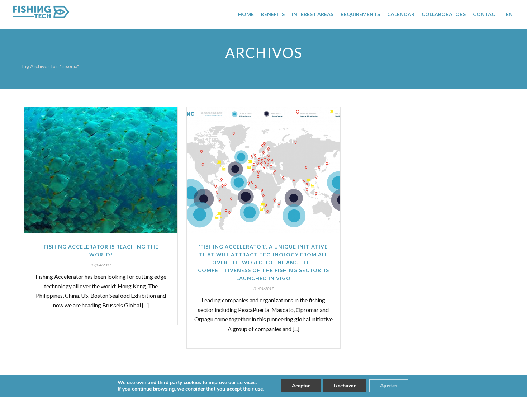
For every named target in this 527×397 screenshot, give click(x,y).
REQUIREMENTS (360, 14)
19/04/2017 (101, 265)
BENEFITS (273, 14)
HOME (246, 14)
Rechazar (345, 385)
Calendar (400, 14)
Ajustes (388, 385)
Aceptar (301, 385)
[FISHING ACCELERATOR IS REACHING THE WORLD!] (100, 170)
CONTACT (486, 14)
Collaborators (444, 14)
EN (509, 14)
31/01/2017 (263, 288)
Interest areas (312, 14)
